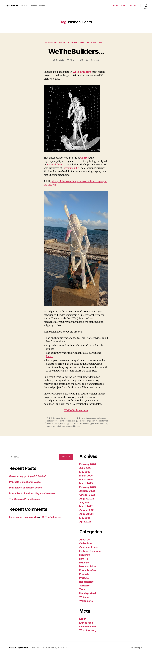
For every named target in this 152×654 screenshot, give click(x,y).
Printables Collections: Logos (25, 487)
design (75, 421)
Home (115, 5)
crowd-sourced (65, 421)
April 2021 (85, 521)
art (75, 418)
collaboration (102, 418)
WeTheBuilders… (76, 51)
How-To (83, 558)
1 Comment (94, 60)
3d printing (68, 418)
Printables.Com (87, 570)
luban (57, 423)
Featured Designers (55, 43)
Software (84, 585)
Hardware (84, 555)
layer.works (11, 5)
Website (102, 43)
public (79, 423)
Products (84, 574)
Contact (132, 5)
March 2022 (86, 506)
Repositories (86, 581)
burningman (91, 418)
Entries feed (86, 622)
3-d (48, 418)
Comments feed (88, 626)
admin (61, 60)
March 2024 (86, 479)
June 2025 (85, 468)
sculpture (103, 423)
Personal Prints (76, 43)
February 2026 (87, 464)
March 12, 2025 (76, 60)
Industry (84, 562)
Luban (49, 356)
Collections (85, 543)
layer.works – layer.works (23, 517)
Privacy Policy (37, 648)
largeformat (103, 421)
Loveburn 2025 (71, 168)
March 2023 (86, 483)
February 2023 (87, 487)
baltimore (81, 418)
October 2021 (87, 510)
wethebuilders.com (73, 426)
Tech (82, 589)
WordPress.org (87, 630)
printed (73, 423)
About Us (84, 539)
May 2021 (84, 517)
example (82, 421)
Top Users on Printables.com (25, 499)
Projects (91, 43)
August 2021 (86, 514)
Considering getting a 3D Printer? (28, 476)
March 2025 (86, 475)
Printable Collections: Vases (25, 482)
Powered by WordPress (56, 648)
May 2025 (84, 471)
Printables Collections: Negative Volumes (32, 493)
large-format (92, 421)
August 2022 (86, 498)
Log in (82, 618)
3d (62, 418)
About (123, 5)
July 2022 (84, 502)
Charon (84, 157)
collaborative (52, 421)
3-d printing (55, 418)
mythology (64, 423)
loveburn (50, 423)
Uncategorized (87, 593)
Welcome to (86, 601)
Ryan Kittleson (55, 164)
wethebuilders (59, 426)
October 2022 (87, 494)
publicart (95, 423)
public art (86, 423)
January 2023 (87, 491)
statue (49, 426)
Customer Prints (88, 547)
